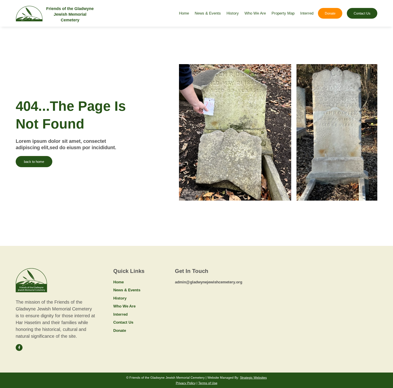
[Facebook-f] (19, 347)
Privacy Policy (186, 383)
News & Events (208, 13)
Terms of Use (207, 383)
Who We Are (255, 13)
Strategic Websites (253, 377)
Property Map (283, 13)
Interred (306, 13)
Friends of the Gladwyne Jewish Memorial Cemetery (70, 14)
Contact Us (123, 322)
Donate (119, 330)
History (233, 13)
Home (184, 13)
